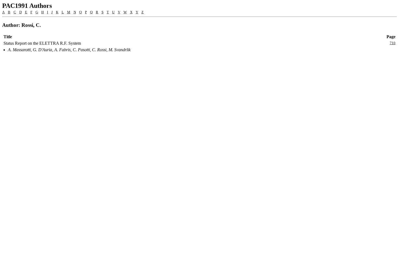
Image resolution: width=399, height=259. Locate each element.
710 (392, 43)
